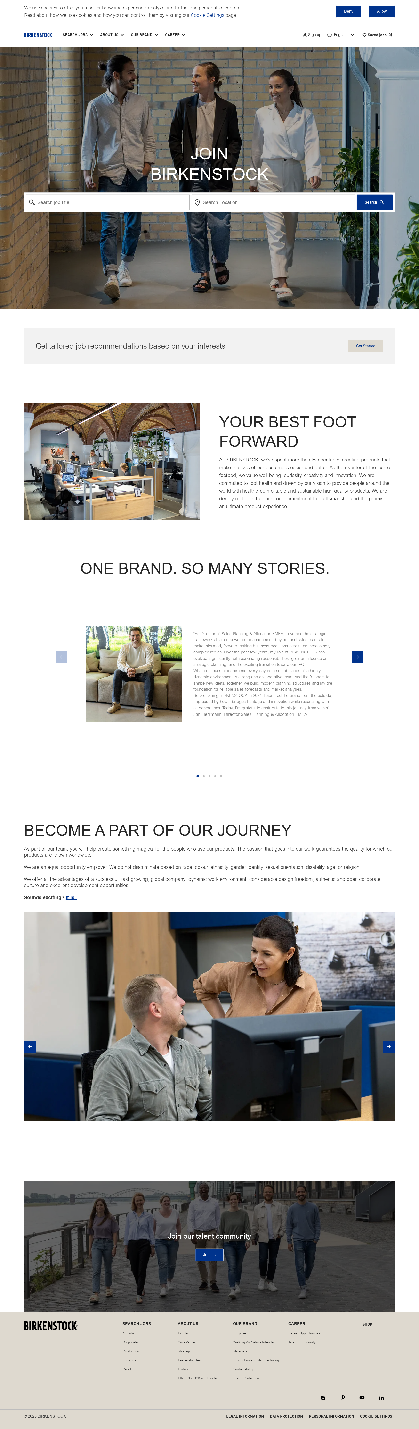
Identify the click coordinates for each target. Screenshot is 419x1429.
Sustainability (243, 1369)
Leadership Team (190, 1360)
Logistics (129, 1360)
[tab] (197, 776)
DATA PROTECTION (286, 1416)
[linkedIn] (381, 1398)
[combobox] (108, 202)
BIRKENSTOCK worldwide (197, 1378)
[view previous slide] (61, 657)
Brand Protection (246, 1378)
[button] (311, 35)
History (183, 1369)
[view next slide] (357, 657)
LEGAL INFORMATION (245, 1416)
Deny (348, 11)
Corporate (130, 1342)
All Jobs (129, 1333)
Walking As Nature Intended (254, 1342)
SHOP (367, 1324)
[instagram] (323, 1398)
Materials (240, 1351)
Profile (183, 1333)
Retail (127, 1369)
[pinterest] (342, 1398)
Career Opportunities (304, 1333)
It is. (71, 897)
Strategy (184, 1351)
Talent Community (302, 1342)
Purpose (239, 1333)
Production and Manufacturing (256, 1360)
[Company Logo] (38, 35)
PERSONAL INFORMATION (331, 1416)
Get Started (365, 346)
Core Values (187, 1342)
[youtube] (362, 1398)
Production (131, 1351)
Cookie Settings (207, 15)
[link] (209, 1255)
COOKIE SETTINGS (376, 1416)
